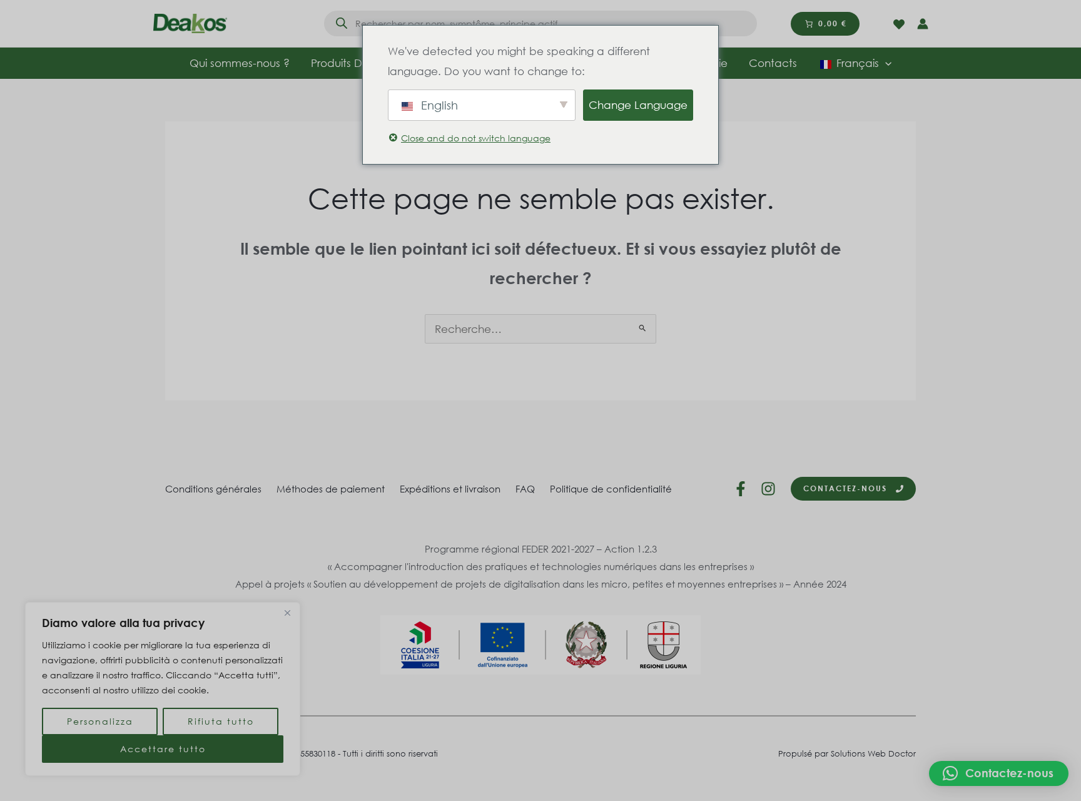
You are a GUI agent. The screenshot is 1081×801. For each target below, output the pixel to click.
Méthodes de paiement (331, 488)
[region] (162, 689)
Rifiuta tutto (221, 721)
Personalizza (100, 721)
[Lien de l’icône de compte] (922, 23)
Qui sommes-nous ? (240, 62)
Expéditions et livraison (450, 488)
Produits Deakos (352, 62)
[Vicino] (287, 612)
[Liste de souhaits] (899, 24)
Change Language (638, 104)
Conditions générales (213, 488)
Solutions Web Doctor (873, 753)
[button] (998, 773)
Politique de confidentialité (611, 488)
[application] (885, 63)
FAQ (525, 488)
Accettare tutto (163, 748)
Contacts (773, 62)
